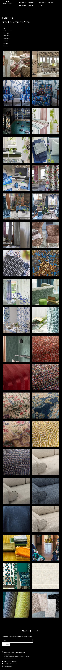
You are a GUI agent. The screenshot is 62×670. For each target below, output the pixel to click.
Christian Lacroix (42, 555)
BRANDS (50, 2)
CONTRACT (42, 2)
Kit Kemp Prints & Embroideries (42, 100)
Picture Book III (41, 214)
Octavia (38, 527)
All (4, 28)
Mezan (37, 300)
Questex (5, 41)
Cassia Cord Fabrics (14, 555)
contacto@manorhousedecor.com (10, 663)
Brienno (9, 413)
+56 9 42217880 (13, 661)
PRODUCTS (31, 2)
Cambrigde (39, 413)
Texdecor (6, 43)
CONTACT (31, 5)
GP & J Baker (7, 35)
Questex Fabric (41, 584)
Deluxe (8, 499)
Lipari (37, 442)
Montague (39, 243)
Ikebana (9, 328)
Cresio (8, 442)
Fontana (38, 129)
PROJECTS (22, 5)
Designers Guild (7, 30)
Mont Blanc (10, 527)
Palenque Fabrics (13, 584)
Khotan (38, 72)
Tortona (38, 157)
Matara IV (10, 271)
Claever (38, 356)
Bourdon (38, 328)
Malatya (9, 72)
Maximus (38, 499)
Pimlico (9, 385)
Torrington (10, 186)
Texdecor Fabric (12, 356)
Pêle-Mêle (9, 129)
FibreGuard (6, 33)
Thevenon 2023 (41, 271)
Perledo (9, 243)
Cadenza (9, 157)
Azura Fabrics (40, 612)
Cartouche (10, 214)
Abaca (37, 385)
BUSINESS (22, 2)
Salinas (9, 470)
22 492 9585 (6, 661)
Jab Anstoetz (6, 38)
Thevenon (6, 46)
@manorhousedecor (8, 666)
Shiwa (8, 300)
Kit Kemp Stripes (12, 101)
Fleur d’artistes (41, 186)
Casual (37, 470)
